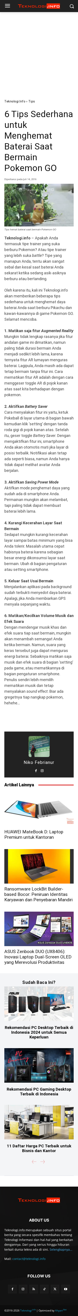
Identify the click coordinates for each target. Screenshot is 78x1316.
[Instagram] (42, 769)
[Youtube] (65, 1289)
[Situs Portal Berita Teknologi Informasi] (39, 6)
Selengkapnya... (61, 1249)
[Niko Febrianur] (39, 746)
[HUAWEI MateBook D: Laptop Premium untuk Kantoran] (39, 809)
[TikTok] (44, 1289)
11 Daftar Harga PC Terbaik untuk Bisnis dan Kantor (39, 1148)
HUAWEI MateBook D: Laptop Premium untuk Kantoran (33, 834)
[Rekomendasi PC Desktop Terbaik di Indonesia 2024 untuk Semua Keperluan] (39, 1003)
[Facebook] (35, 769)
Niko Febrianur (39, 762)
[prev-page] (34, 1162)
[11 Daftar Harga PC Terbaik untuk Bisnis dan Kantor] (39, 1122)
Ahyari (61, 1310)
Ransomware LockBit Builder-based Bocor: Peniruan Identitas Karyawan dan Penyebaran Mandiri (38, 894)
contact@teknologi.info (29, 1259)
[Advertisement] (39, 53)
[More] (60, 719)
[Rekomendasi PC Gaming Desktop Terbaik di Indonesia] (39, 1065)
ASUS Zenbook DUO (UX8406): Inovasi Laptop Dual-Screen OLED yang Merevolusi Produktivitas (38, 957)
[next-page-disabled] (42, 1162)
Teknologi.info (14, 101)
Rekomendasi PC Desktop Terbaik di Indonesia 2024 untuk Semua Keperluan (39, 1032)
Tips (31, 101)
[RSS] (33, 1289)
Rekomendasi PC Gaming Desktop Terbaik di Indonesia (39, 1091)
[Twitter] (55, 1289)
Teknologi (28, 1310)
